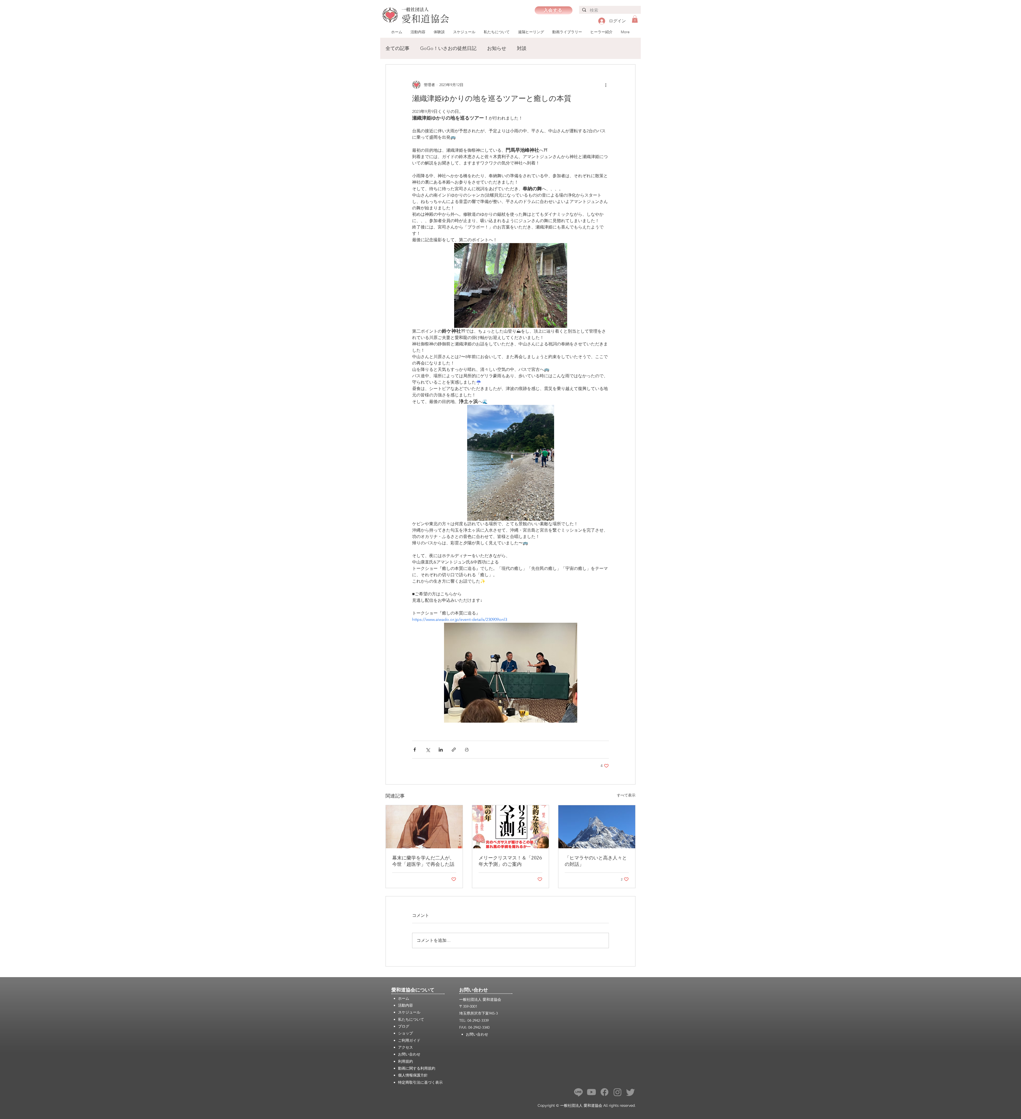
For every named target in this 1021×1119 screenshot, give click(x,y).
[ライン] (578, 1092)
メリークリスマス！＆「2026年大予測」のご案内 (510, 861)
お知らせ (496, 48)
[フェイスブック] (604, 1092)
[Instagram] (617, 1092)
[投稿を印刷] (466, 749)
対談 (521, 48)
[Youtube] (591, 1092)
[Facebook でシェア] (414, 749)
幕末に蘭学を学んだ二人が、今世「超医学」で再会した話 (423, 861)
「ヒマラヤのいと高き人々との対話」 (596, 861)
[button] (635, 19)
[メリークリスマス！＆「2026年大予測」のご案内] (510, 826)
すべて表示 (626, 795)
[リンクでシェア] (453, 749)
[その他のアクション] (605, 85)
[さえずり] (630, 1092)
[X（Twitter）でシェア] (427, 749)
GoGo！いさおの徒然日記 (448, 48)
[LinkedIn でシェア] (440, 749)
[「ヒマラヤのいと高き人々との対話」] (596, 826)
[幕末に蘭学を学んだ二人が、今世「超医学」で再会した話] (424, 826)
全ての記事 (397, 48)
